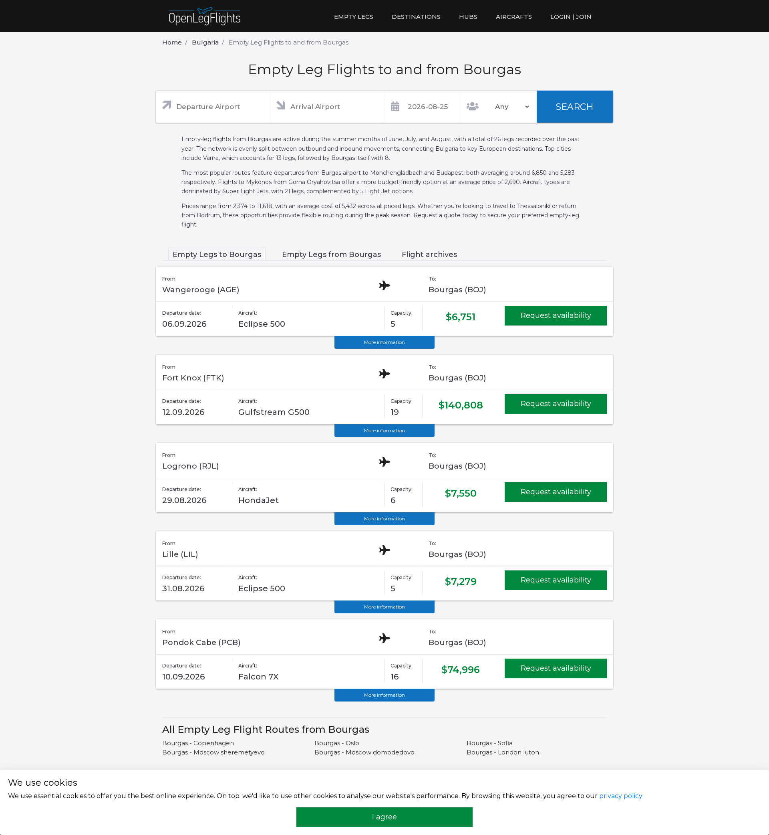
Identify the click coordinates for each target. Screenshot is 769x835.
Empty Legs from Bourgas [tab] (331, 254)
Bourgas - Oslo (336, 743)
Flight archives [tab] (429, 254)
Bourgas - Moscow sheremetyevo (213, 752)
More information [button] (384, 342)
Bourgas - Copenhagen (198, 743)
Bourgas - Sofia (490, 743)
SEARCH (575, 106)
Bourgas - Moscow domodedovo (364, 752)
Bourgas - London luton (503, 752)
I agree (384, 817)
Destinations (416, 16)
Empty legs (353, 16)
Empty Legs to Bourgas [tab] (217, 254)
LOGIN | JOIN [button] (571, 16)
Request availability (556, 315)
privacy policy (620, 796)
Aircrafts (514, 16)
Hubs (468, 16)
